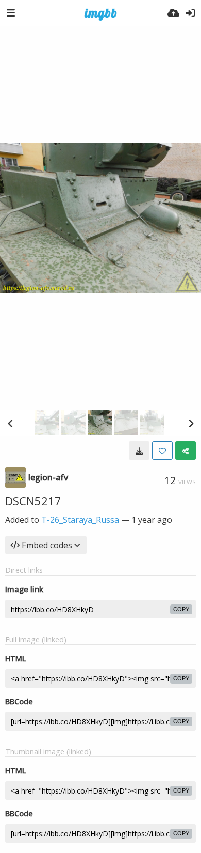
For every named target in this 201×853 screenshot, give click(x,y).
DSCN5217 (33, 500)
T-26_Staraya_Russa (80, 519)
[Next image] (190, 423)
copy (181, 609)
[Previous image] (10, 423)
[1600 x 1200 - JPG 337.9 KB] (139, 450)
